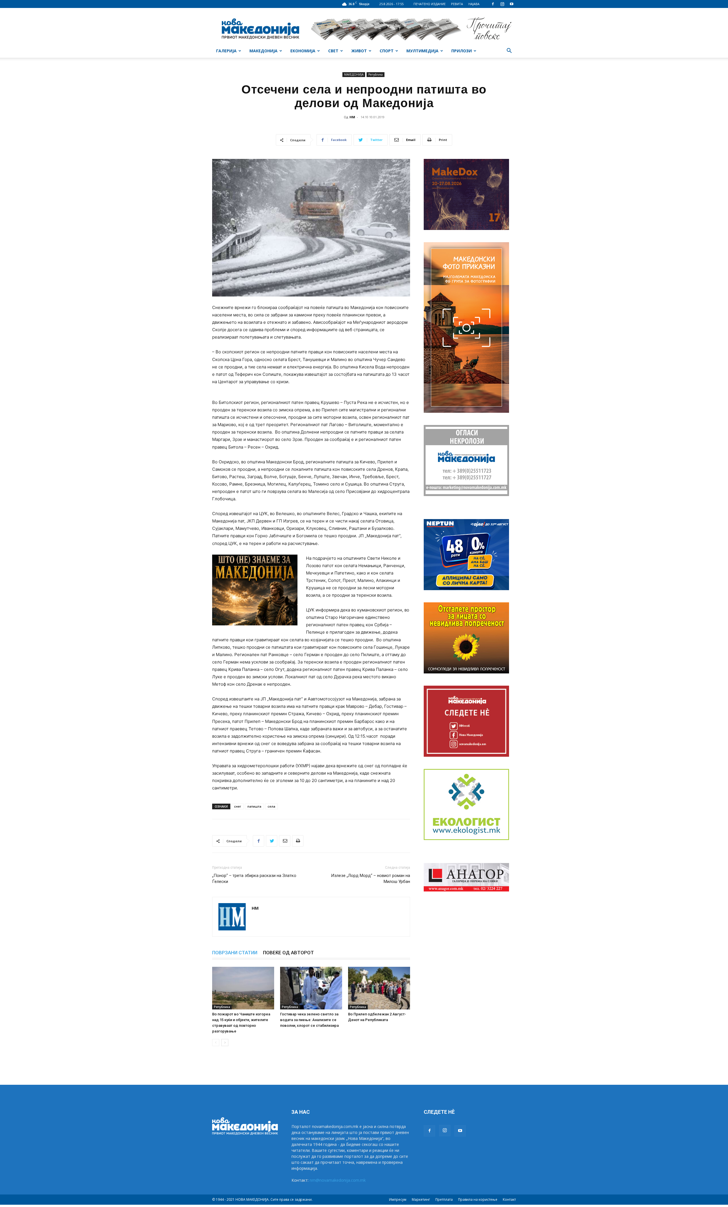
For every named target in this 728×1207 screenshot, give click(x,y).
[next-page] (224, 1042)
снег (237, 806)
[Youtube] (511, 4)
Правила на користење (477, 1199)
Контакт (509, 1199)
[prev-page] (215, 1042)
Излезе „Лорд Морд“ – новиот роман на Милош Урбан (370, 878)
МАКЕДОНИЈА (263, 50)
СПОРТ (387, 50)
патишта (254, 806)
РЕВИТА (457, 4)
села (271, 806)
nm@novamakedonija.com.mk (338, 1180)
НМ (352, 117)
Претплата (444, 1199)
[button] (509, 51)
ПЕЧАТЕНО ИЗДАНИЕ (429, 4)
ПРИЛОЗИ (461, 50)
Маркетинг (421, 1199)
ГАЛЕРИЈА (226, 50)
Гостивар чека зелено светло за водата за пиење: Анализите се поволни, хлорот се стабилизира (309, 1020)
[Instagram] (502, 4)
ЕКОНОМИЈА (302, 50)
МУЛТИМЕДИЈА (422, 50)
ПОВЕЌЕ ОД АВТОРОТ (288, 952)
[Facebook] (493, 4)
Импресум (397, 1199)
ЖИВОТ (359, 50)
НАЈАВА (473, 4)
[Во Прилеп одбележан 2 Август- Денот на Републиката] (379, 988)
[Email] (284, 841)
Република (375, 74)
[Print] (297, 841)
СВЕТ (333, 50)
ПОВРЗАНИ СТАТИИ (234, 952)
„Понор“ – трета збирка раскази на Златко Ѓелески (254, 878)
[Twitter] (271, 841)
